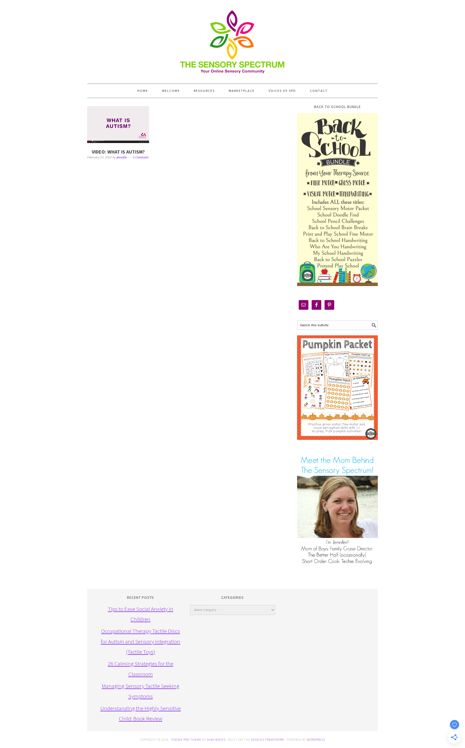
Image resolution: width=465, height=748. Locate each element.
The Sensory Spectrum (232, 39)
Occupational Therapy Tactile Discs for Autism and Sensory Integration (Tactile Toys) (140, 641)
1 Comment (141, 157)
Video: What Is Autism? (118, 152)
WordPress (316, 739)
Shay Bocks (216, 739)
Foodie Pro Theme (186, 739)
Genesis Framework (267, 739)
